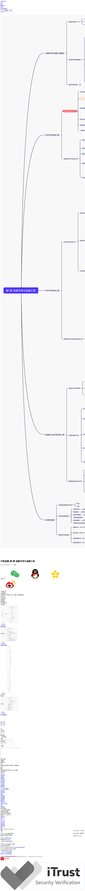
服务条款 (3, 824)
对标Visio (3, 817)
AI (1, 2)
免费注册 (5, 8)
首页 (2, 10)
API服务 (2, 784)
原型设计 (3, 782)
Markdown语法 (4, 803)
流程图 (2, 776)
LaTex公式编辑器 (5, 788)
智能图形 (3, 785)
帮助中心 (3, 800)
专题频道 (3, 798)
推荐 (2, 4)
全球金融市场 (4, 714)
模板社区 (3, 5)
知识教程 (3, 797)
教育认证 (3, 816)
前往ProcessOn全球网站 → (7, 853)
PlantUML (3, 792)
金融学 (2, 695)
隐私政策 (3, 825)
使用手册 (3, 802)
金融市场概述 (4, 645)
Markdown (3, 779)
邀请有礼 (3, 806)
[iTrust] (42, 889)
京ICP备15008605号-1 (23, 856)
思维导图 (6, 10)
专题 (2, 7)
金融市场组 (3, 626)
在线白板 (3, 781)
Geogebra (3, 790)
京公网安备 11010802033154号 (35, 856)
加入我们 (3, 822)
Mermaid (2, 791)
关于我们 (3, 821)
